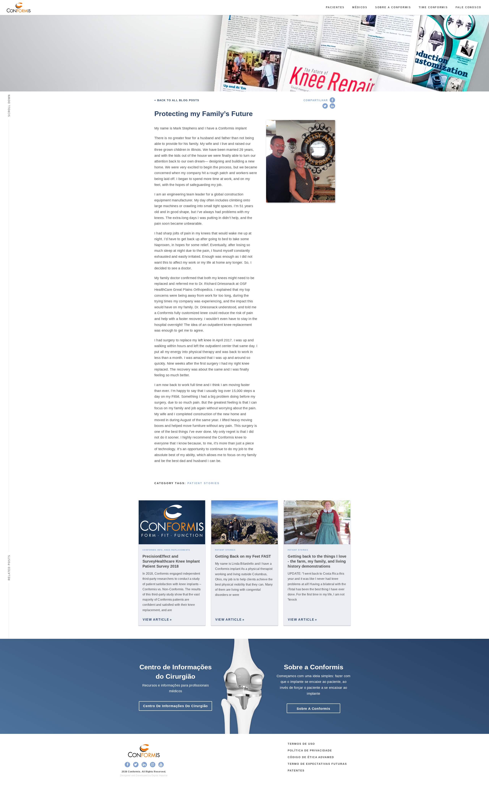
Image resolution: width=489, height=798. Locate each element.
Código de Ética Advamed (311, 757)
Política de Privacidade (310, 750)
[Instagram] (152, 764)
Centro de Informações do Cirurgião (175, 706)
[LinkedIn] (332, 106)
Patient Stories (203, 483)
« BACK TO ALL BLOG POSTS (176, 100)
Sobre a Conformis (393, 7)
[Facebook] (332, 100)
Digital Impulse (159, 775)
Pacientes (335, 7)
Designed (125, 775)
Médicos (360, 7)
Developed (142, 775)
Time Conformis (433, 7)
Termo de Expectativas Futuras (317, 763)
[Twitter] (325, 106)
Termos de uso (301, 743)
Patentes (296, 770)
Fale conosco (468, 7)
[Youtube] (161, 764)
